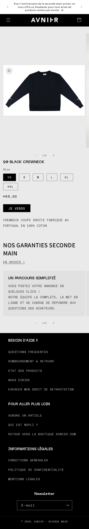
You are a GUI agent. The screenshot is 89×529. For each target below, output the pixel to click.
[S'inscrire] (67, 505)
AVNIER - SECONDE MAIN (51, 521)
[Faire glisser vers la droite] (53, 155)
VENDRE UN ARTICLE (25, 415)
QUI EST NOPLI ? (23, 425)
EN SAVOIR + (14, 262)
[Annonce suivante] (81, 6)
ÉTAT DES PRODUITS (25, 370)
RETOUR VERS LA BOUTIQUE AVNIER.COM (42, 434)
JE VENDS (16, 208)
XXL (10, 186)
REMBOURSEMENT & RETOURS (31, 361)
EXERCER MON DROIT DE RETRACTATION (41, 389)
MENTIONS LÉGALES (24, 479)
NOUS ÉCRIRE (19, 380)
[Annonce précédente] (7, 6)
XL (67, 177)
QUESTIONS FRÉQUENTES (28, 352)
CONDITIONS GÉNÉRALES (28, 460)
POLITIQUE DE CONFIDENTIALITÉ (36, 469)
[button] (8, 19)
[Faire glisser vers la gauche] (35, 155)
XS (9, 177)
